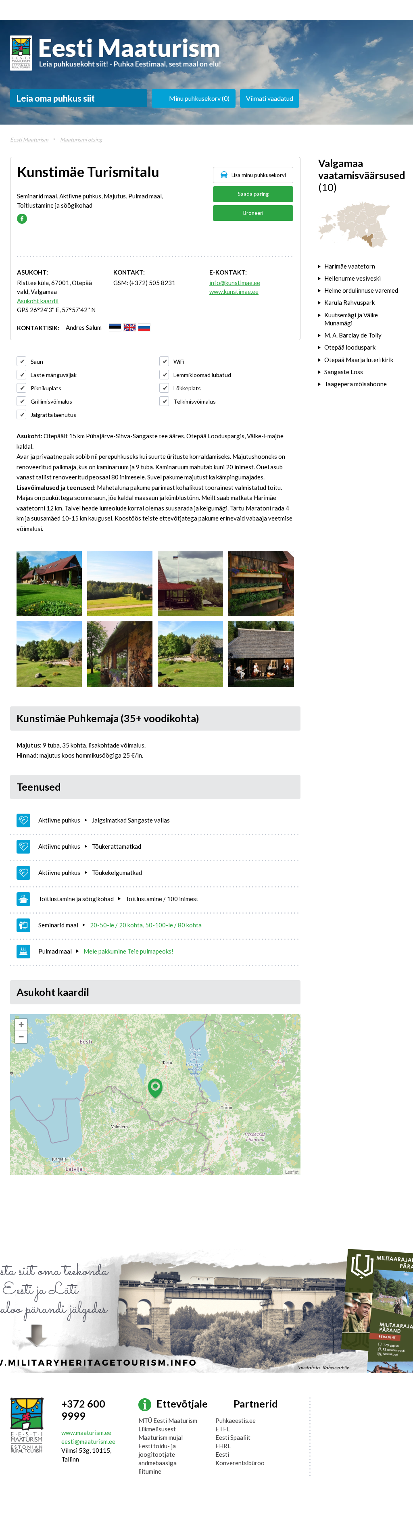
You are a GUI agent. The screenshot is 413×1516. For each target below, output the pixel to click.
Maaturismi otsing (81, 139)
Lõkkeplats (187, 388)
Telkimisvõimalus (194, 401)
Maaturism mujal (160, 1437)
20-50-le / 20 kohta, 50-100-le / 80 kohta (146, 925)
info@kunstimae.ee (234, 282)
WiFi (178, 361)
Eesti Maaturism (29, 139)
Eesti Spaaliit (232, 1437)
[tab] (360, 266)
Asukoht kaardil (37, 300)
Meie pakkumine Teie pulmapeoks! (128, 951)
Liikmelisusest (157, 1429)
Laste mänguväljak (54, 374)
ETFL (222, 1429)
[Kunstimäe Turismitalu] (49, 583)
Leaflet (291, 1171)
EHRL (223, 1445)
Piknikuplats (46, 388)
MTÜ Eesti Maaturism (167, 1420)
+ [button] (21, 1025)
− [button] (21, 1037)
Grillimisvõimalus (51, 401)
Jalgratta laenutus (53, 414)
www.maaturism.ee (86, 1432)
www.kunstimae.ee (234, 291)
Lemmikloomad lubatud (202, 374)
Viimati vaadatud (269, 98)
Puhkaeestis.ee (235, 1420)
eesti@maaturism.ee (88, 1441)
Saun (37, 361)
